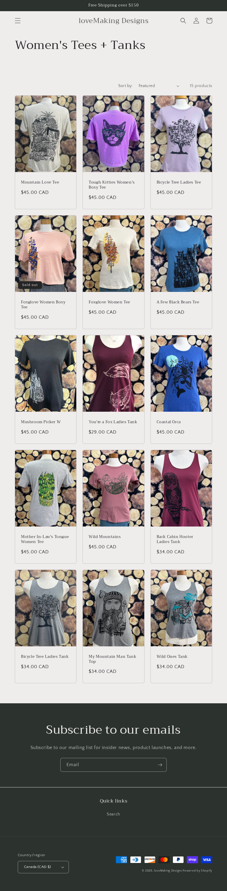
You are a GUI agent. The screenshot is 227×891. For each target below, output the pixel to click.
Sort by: (125, 86)
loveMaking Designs (168, 870)
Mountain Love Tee (40, 182)
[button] (17, 20)
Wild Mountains (105, 536)
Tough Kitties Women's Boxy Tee (112, 185)
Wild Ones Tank (172, 656)
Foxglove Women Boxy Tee (43, 305)
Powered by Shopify (197, 870)
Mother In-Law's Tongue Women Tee (45, 539)
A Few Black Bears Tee (178, 302)
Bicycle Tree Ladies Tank (45, 656)
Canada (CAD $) (37, 867)
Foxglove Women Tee (109, 302)
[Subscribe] (159, 765)
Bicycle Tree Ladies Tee (179, 182)
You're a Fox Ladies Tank (113, 422)
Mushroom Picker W (41, 422)
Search (113, 814)
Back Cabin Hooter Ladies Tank (175, 539)
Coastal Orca (169, 422)
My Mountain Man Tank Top (112, 659)
